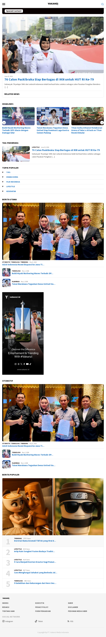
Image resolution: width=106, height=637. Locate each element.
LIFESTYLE (35, 147)
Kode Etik (39, 603)
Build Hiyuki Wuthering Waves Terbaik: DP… (32, 273)
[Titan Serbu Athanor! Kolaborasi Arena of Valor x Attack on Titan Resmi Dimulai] (53, 116)
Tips (8, 172)
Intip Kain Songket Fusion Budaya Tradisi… (34, 551)
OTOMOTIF (6, 262)
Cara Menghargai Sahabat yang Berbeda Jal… (35, 572)
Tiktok (40, 621)
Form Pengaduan (43, 611)
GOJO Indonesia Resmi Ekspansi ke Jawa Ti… (23, 264)
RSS (71, 621)
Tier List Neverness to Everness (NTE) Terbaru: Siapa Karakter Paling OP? (86, 112)
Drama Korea (12, 177)
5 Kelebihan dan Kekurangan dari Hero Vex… (35, 583)
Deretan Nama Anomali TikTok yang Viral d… (35, 541)
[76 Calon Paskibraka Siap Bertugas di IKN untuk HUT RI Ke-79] (53, 45)
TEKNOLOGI (15, 262)
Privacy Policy (41, 607)
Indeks (5, 603)
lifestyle (10, 186)
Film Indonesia (13, 182)
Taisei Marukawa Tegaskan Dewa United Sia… (33, 284)
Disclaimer (73, 607)
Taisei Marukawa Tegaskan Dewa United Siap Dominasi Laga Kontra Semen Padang (18, 130)
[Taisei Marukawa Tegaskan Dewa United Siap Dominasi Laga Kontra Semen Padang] (18, 116)
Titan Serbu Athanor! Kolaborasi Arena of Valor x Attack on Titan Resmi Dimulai (52, 130)
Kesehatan (11, 191)
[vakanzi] (53, 3)
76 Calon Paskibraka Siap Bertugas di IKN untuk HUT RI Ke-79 (49, 79)
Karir (70, 603)
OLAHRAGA (15, 282)
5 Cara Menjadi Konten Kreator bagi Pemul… (35, 562)
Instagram (9, 621)
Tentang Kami (8, 611)
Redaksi (5, 607)
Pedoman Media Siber (77, 611)
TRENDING (24, 262)
